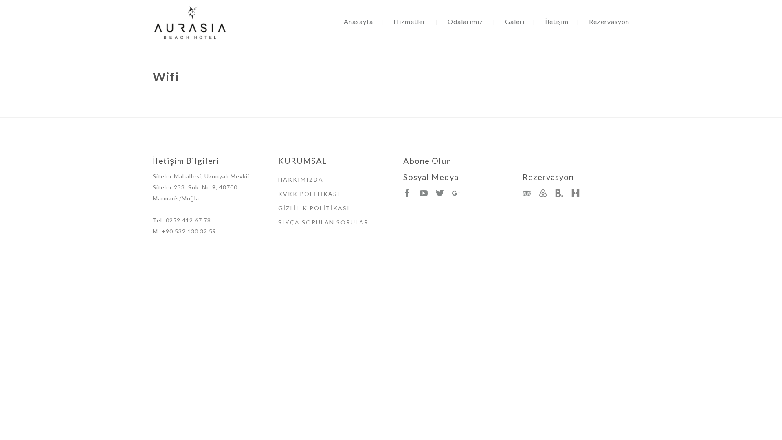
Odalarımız (465, 21)
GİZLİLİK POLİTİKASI (314, 208)
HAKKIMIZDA (300, 179)
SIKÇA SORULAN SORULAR (323, 222)
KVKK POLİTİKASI (309, 193)
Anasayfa (358, 21)
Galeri (515, 21)
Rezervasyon (609, 21)
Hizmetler (409, 21)
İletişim (557, 21)
